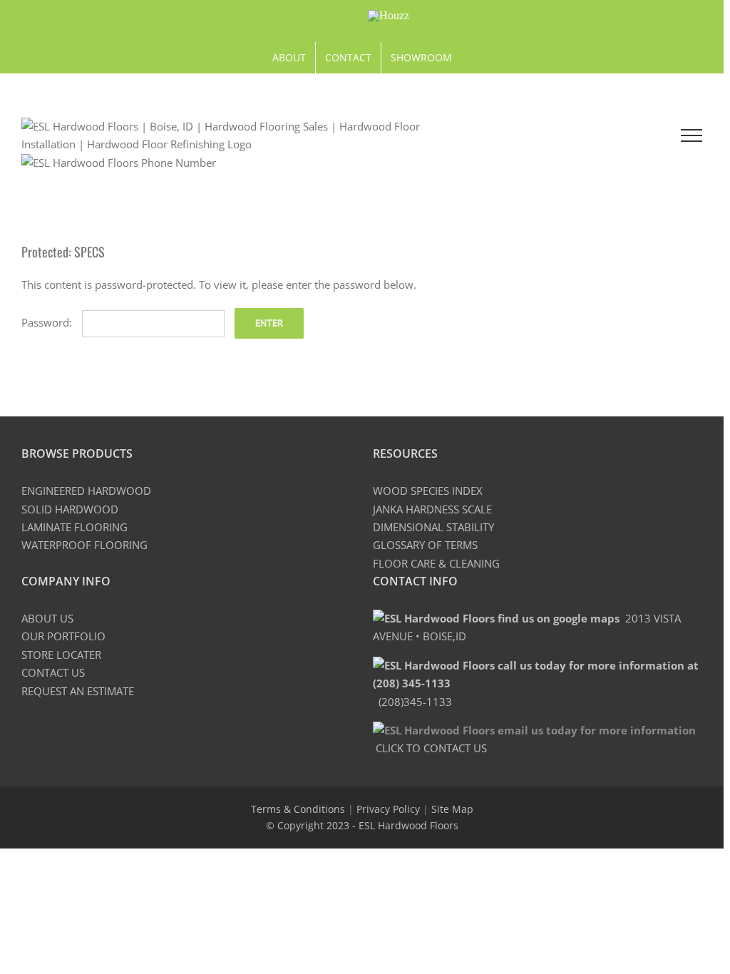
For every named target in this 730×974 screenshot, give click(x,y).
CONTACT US (53, 672)
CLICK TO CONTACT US (430, 748)
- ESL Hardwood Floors (405, 825)
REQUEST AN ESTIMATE (77, 691)
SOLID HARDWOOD (69, 509)
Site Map (452, 809)
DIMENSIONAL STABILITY (433, 527)
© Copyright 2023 (309, 825)
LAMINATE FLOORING (74, 527)
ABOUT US (47, 618)
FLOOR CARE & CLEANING (436, 563)
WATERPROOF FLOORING (84, 545)
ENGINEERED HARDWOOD (86, 490)
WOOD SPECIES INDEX (428, 490)
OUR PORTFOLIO (63, 636)
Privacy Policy (388, 809)
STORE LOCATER (61, 654)
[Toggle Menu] (691, 135)
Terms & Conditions (298, 809)
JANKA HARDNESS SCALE (432, 509)
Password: (48, 322)
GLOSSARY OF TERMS (425, 545)
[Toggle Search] (631, 135)
